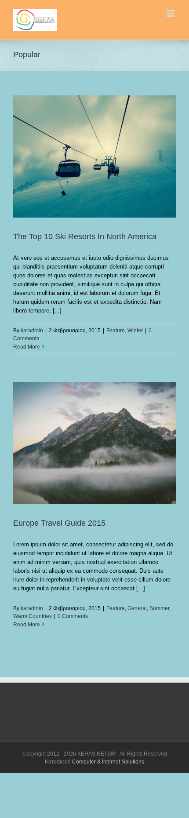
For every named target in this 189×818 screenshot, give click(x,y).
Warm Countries (32, 616)
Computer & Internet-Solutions (108, 762)
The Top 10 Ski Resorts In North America (84, 236)
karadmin (32, 330)
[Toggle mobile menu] (171, 13)
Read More (26, 347)
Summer (159, 608)
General (137, 608)
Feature (115, 330)
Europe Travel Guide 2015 (59, 523)
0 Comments (73, 616)
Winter (135, 330)
